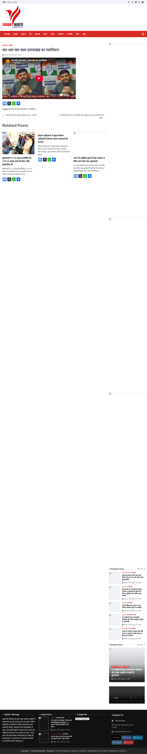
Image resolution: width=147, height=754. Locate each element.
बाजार (53, 34)
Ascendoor (104, 751)
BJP (123, 573)
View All (140, 569)
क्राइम (16, 34)
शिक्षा (84, 34)
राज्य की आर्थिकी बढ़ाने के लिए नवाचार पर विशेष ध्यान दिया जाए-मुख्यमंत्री (89, 160)
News (128, 573)
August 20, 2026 (136, 582)
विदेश (77, 34)
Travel (59, 734)
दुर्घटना (23, 34)
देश (30, 34)
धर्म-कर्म (37, 34)
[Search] (143, 34)
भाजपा (134, 614)
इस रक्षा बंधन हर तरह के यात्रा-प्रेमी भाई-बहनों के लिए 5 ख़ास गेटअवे (61, 738)
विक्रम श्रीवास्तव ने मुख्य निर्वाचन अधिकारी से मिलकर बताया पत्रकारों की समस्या (53, 138)
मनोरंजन (61, 34)
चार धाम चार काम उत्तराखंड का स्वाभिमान (21, 109)
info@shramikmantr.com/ (122, 731)
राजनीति (69, 34)
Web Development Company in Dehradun (71, 751)
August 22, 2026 (65, 730)
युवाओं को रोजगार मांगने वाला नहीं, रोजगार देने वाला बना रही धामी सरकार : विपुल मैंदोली (133, 577)
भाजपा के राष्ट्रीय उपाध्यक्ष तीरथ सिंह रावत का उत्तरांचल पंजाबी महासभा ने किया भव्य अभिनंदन (132, 633)
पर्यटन (45, 34)
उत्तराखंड (7, 34)
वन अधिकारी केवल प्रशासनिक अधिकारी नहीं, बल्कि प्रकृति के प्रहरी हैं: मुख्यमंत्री (132, 619)
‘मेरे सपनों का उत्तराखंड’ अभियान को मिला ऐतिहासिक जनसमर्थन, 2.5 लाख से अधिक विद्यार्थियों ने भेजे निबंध (61, 723)
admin (6, 55)
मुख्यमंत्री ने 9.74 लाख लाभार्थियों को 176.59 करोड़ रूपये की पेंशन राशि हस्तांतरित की (16, 161)
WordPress (122, 751)
